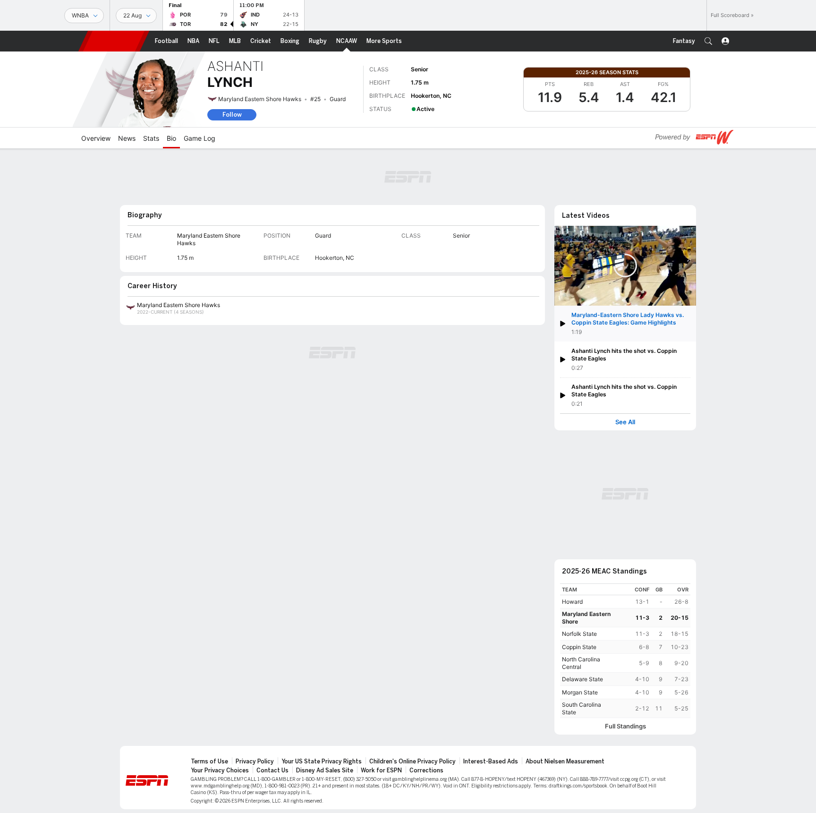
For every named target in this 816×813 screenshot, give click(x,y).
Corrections (426, 770)
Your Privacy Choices (220, 770)
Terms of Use (209, 761)
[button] (708, 41)
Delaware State (582, 679)
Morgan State (580, 692)
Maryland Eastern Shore (586, 617)
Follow (232, 114)
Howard (572, 601)
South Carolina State (581, 708)
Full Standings (625, 726)
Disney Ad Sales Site (324, 770)
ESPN (113, 41)
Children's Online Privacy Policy (412, 761)
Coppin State (579, 646)
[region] (625, 650)
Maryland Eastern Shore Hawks (259, 99)
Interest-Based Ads (490, 761)
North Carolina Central (581, 663)
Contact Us (272, 770)
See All (625, 422)
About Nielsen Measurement (565, 761)
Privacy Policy (255, 761)
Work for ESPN (381, 770)
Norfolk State (579, 633)
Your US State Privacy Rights (321, 761)
